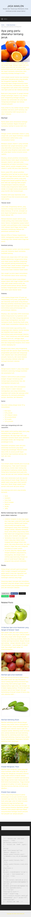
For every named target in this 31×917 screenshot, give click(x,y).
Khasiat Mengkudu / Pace (10, 767)
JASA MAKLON (15, 6)
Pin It (12, 596)
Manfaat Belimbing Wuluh (10, 720)
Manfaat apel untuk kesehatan (11, 675)
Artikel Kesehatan (10, 25)
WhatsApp (5, 596)
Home (2, 25)
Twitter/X (23, 593)
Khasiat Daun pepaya (8, 792)
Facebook (14, 593)
